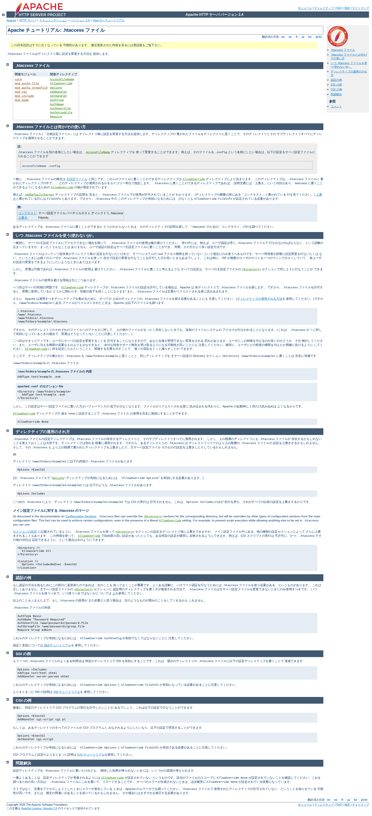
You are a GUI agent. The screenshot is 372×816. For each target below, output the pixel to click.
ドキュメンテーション (53, 20)
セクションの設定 (25, 531)
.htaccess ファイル (343, 50)
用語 (347, 8)
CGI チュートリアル (91, 754)
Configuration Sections (80, 516)
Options (56, 87)
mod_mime (22, 100)
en (283, 36)
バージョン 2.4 (80, 20)
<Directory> (251, 269)
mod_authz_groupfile (31, 87)
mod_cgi (21, 92)
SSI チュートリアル (66, 692)
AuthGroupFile (61, 112)
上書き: (23, 217)
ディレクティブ (324, 8)
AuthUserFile (60, 108)
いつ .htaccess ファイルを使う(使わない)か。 (349, 64)
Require (56, 116)
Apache (11, 20)
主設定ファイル (76, 179)
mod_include (24, 96)
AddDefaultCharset (39, 194)
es (290, 36)
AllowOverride (61, 83)
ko (309, 36)
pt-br (319, 36)
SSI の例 (336, 84)
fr (297, 36)
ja (303, 36)
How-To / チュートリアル (108, 20)
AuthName (57, 104)
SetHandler (58, 96)
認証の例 (336, 80)
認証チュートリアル (57, 645)
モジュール (305, 8)
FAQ (339, 8)
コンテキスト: (27, 213)
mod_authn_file (27, 83)
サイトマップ (360, 8)
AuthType (57, 100)
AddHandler (58, 92)
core (18, 79)
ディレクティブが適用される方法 (259, 298)
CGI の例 (336, 89)
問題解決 (336, 94)
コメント (336, 106)
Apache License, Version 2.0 (39, 808)
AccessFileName (62, 79)
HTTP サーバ (27, 20)
